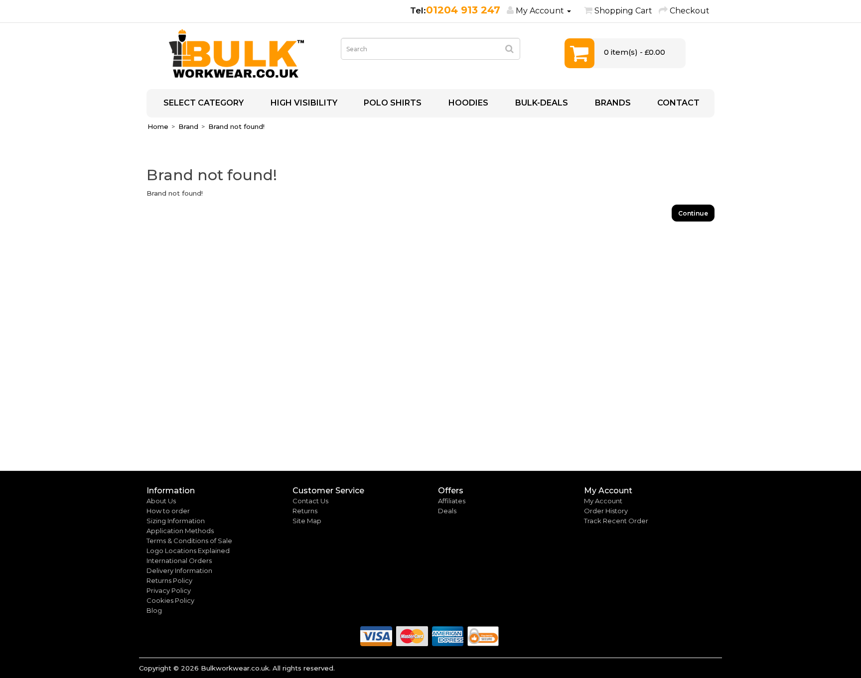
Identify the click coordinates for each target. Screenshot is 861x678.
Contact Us (310, 501)
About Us (161, 501)
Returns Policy (169, 580)
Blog (154, 610)
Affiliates (451, 501)
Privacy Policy (168, 590)
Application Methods (180, 531)
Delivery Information (179, 570)
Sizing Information (175, 521)
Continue (693, 213)
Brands (612, 103)
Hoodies (467, 103)
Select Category (202, 103)
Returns (304, 511)
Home (157, 126)
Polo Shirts (392, 103)
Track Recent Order (616, 521)
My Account (603, 501)
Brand (188, 126)
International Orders (179, 561)
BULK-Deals (540, 103)
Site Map (306, 521)
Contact (677, 103)
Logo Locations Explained (188, 551)
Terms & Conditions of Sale (189, 541)
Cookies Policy (170, 600)
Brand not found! (236, 126)
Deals (447, 511)
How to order (168, 511)
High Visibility (303, 103)
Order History (606, 511)
